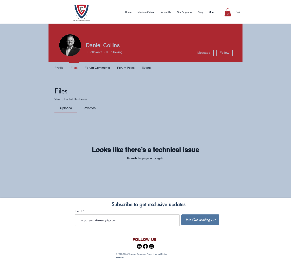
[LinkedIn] (139, 246)
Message (203, 52)
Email (78, 210)
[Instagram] (151, 246)
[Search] (238, 11)
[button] (227, 12)
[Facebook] (145, 246)
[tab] (65, 108)
